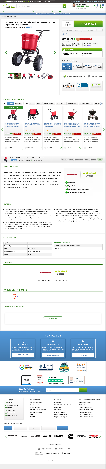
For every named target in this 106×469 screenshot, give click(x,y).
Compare (10, 147)
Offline (83, 355)
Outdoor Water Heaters (85, 405)
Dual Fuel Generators (36, 402)
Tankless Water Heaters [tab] (48, 428)
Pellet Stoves (58, 407)
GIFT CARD (86, 1)
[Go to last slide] (3, 129)
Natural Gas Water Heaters (86, 409)
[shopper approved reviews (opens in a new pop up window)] (68, 86)
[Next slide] (103, 129)
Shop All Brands (62, 428)
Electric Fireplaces (59, 412)
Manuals (93, 159)
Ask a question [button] (53, 318)
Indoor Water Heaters (85, 402)
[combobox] (39, 6)
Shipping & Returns (12, 405)
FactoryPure (58, 444)
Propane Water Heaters (85, 412)
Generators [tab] (8, 428)
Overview (64, 159)
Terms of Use (11, 413)
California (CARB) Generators (38, 409)
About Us (9, 402)
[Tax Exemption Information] (81, 33)
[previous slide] (7, 52)
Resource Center (12, 415)
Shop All (32, 417)
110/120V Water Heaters (86, 414)
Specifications (79, 159)
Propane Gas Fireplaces (61, 417)
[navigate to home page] (9, 6)
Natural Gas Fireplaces (60, 414)
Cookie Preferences (53, 460)
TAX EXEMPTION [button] (76, 1)
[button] (72, 30)
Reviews (100, 159)
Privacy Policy (11, 410)
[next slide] (54, 52)
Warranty (87, 159)
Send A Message (53, 355)
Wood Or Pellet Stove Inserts (62, 405)
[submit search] (64, 6)
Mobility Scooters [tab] (34, 428)
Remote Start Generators (37, 405)
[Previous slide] (6, 436)
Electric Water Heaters (85, 407)
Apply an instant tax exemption (72, 34)
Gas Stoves (57, 409)
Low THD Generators (36, 412)
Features (71, 159)
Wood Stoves (58, 402)
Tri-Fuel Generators (35, 407)
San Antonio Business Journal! (61, 14)
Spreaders (3, 16)
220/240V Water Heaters (86, 417)
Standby (32, 414)
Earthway (9, 16)
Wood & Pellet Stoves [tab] (20, 428)
